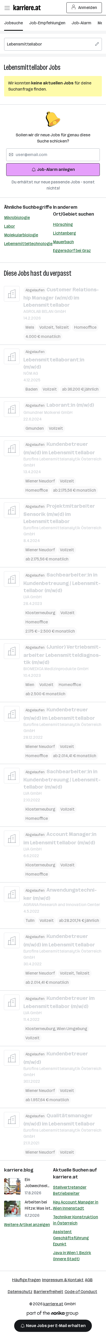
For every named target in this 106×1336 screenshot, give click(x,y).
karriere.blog (18, 1170)
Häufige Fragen (26, 1279)
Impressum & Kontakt (63, 1279)
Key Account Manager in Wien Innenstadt (75, 1205)
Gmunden (34, 428)
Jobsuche (13, 22)
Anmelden (87, 7)
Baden (31, 389)
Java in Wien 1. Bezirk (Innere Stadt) (72, 1255)
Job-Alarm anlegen (56, 169)
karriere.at (65, 1177)
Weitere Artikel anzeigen (27, 1224)
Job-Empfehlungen (47, 22)
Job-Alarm (81, 22)
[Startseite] (28, 7)
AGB (89, 1279)
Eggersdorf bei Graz (72, 250)
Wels (29, 327)
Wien (29, 684)
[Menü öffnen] (7, 8)
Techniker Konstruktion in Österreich (75, 1219)
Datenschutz (20, 1291)
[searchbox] (53, 44)
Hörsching (63, 224)
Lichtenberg (64, 233)
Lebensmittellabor (26, 67)
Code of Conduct (81, 1291)
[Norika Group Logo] (52, 1314)
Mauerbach (63, 241)
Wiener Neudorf (40, 481)
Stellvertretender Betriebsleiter (69, 1190)
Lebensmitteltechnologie (28, 243)
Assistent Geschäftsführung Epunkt (71, 1237)
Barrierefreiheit (48, 1291)
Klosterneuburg (40, 612)
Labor (9, 226)
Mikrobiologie (17, 217)
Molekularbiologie (21, 235)
